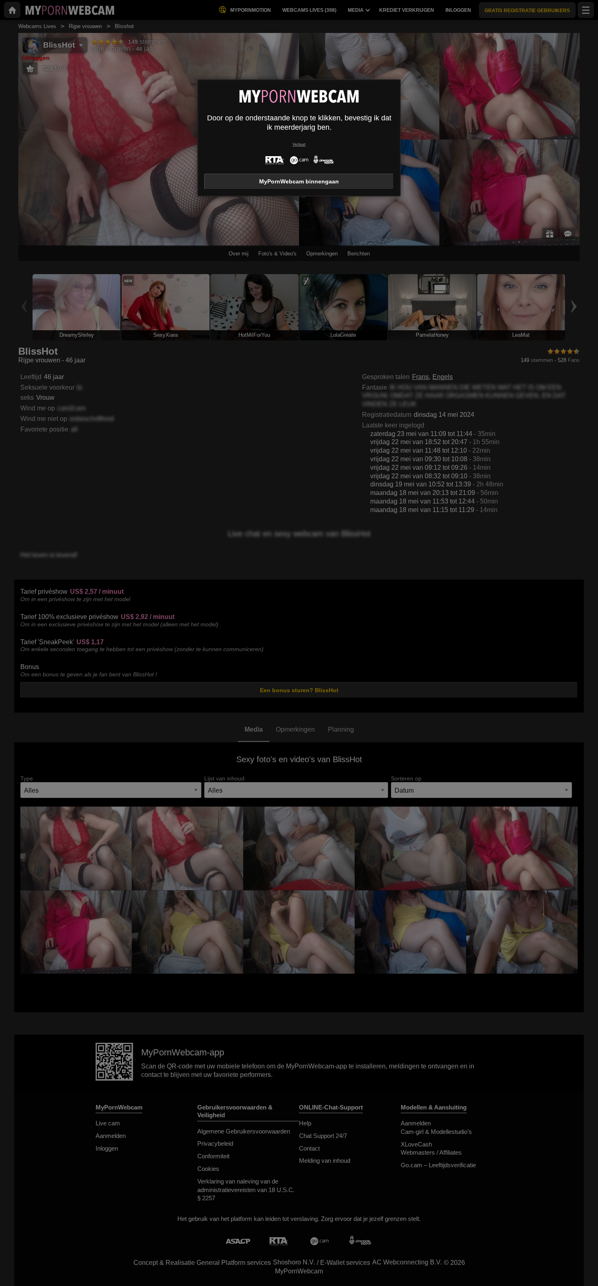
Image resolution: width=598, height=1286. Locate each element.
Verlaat (299, 144)
